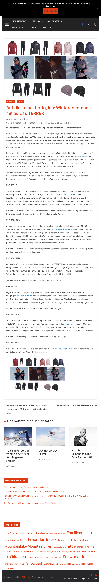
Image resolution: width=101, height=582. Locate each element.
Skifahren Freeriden (35, 557)
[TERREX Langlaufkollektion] (37, 374)
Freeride (23, 540)
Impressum (85, 579)
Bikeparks (22, 533)
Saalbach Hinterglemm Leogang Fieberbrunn (71, 552)
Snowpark (34, 563)
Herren (85, 156)
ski (6, 556)
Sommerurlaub (51, 564)
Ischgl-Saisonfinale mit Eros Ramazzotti (81, 454)
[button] (27, 21)
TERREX (32, 123)
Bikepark (14, 533)
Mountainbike (19, 21)
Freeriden (36, 539)
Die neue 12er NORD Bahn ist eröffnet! (75, 405)
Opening (7, 551)
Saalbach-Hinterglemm (48, 552)
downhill (31, 533)
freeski (51, 539)
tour (73, 564)
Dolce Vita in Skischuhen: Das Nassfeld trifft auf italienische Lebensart (34, 491)
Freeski (36, 21)
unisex (67, 324)
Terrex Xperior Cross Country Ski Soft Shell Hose (53, 123)
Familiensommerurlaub (55, 533)
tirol (69, 564)
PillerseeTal (19, 552)
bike (6, 533)
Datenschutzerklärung (71, 579)
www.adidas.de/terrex (62, 349)
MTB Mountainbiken (84, 547)
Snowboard (53, 21)
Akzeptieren (50, 10)
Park (13, 552)
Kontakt (94, 579)
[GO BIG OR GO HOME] (50, 429)
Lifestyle (46, 27)
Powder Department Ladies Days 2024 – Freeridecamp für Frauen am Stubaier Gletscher (28, 409)
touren (77, 564)
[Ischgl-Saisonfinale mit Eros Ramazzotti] (83, 429)
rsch (27, 119)
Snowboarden (75, 556)
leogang (86, 540)
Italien (80, 540)
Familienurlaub (79, 533)
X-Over (34, 27)
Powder (28, 551)
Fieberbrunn (14, 540)
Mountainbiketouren (59, 547)
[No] (97, 8)
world (90, 564)
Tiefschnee (62, 564)
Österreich (9, 569)
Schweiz (91, 551)
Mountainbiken (40, 546)
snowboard (57, 557)
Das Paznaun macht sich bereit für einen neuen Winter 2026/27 (31, 503)
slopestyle (47, 557)
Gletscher (72, 540)
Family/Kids (17, 27)
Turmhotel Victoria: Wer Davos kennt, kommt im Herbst (27, 487)
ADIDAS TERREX (14, 123)
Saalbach (35, 552)
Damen (77, 156)
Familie (40, 533)
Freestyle (62, 540)
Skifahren (18, 557)
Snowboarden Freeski (15, 564)
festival (6, 540)
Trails (84, 564)
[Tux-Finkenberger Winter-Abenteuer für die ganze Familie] (18, 429)
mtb (70, 546)
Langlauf (25, 123)
